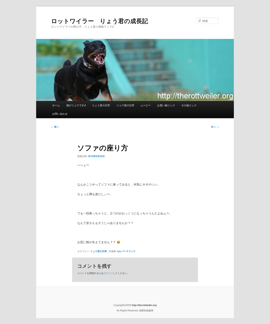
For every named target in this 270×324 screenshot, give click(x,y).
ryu (119, 251)
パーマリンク (128, 251)
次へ (215, 126)
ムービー (146, 105)
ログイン (108, 273)
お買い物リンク (166, 105)
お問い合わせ (60, 114)
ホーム (56, 105)
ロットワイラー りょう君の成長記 (99, 20)
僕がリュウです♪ (76, 105)
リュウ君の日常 (125, 105)
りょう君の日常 (101, 105)
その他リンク (189, 105)
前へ (55, 126)
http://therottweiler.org (144, 305)
